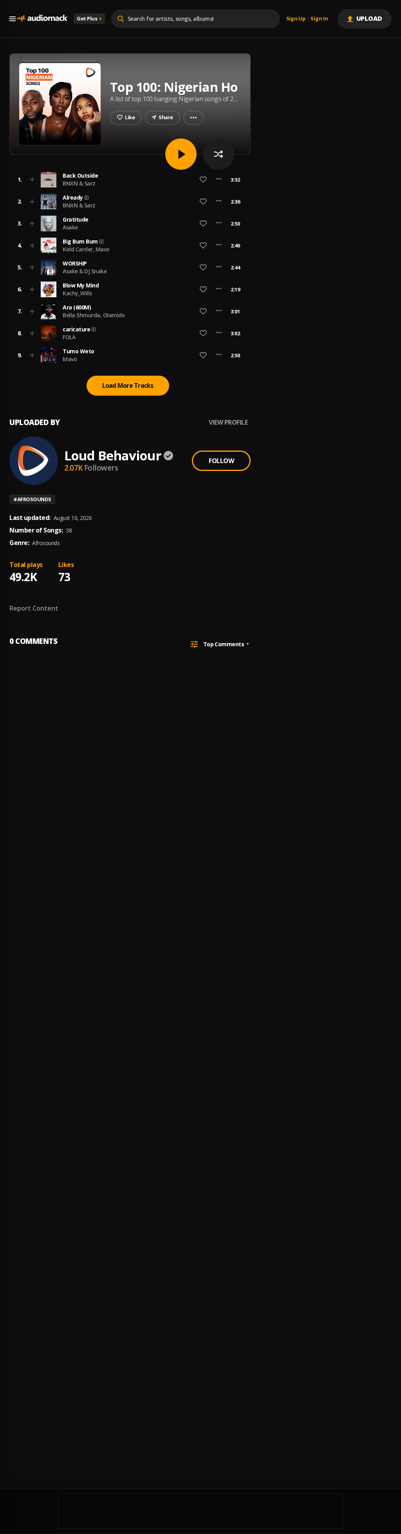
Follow (221, 460)
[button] (127, 180)
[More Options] (218, 180)
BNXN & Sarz (79, 183)
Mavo (70, 359)
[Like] (203, 179)
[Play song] (181, 154)
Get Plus (89, 18)
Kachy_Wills (77, 293)
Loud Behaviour (112, 455)
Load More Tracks (128, 385)
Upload (369, 18)
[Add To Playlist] (32, 179)
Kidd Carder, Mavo (86, 249)
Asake (70, 227)
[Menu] (12, 18)
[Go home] (41, 18)
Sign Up (296, 19)
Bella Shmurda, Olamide (94, 315)
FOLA (69, 337)
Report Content (33, 608)
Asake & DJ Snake (85, 271)
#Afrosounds (32, 499)
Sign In (319, 19)
